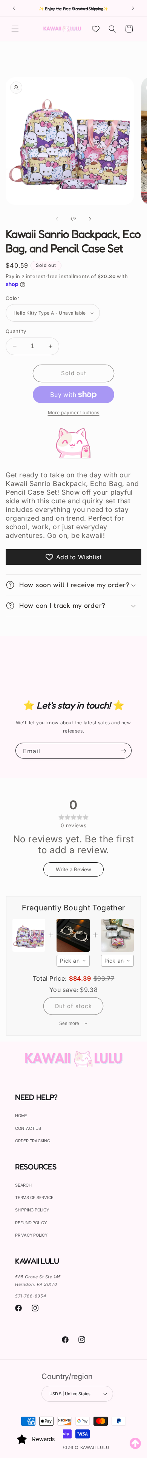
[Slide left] (57, 218)
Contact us (28, 1128)
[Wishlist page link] (96, 29)
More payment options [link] (74, 412)
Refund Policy (31, 1222)
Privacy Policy (31, 1235)
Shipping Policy (32, 1210)
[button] (15, 29)
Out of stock (73, 1006)
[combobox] (73, 961)
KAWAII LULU (94, 1447)
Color (12, 298)
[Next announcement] (133, 8)
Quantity (16, 331)
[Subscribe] (123, 750)
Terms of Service (34, 1197)
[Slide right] (90, 218)
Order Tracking (32, 1140)
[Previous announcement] (14, 8)
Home (21, 1115)
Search (23, 1185)
